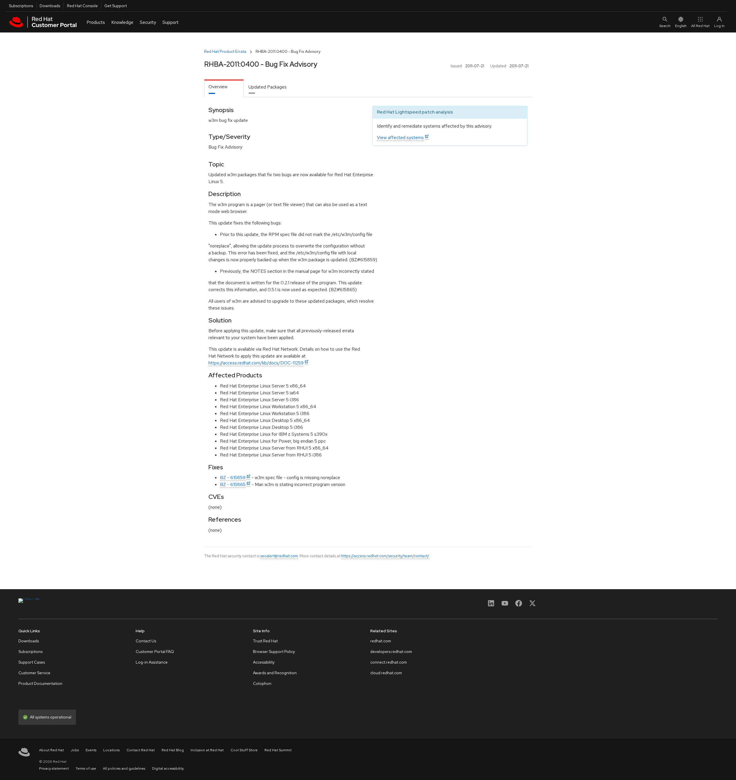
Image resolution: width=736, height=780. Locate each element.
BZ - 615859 (233, 477)
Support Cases (31, 662)
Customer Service (34, 672)
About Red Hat (51, 750)
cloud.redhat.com (386, 672)
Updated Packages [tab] (267, 87)
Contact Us (146, 640)
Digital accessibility (168, 768)
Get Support (115, 5)
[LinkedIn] (491, 605)
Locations (111, 750)
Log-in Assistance (152, 662)
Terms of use (86, 768)
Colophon (262, 683)
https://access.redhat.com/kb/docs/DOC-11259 (256, 363)
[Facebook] (518, 605)
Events (91, 750)
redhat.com (380, 640)
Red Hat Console (82, 5)
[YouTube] (504, 605)
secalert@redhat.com (279, 555)
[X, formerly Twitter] (532, 605)
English (681, 26)
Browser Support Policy (274, 651)
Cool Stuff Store (244, 750)
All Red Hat (700, 26)
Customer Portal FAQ (155, 651)
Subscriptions (21, 5)
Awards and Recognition (275, 672)
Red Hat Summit (278, 750)
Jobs (75, 750)
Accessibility (264, 662)
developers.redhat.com (391, 651)
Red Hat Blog (173, 750)
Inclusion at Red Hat (207, 750)
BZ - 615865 (233, 484)
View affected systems (400, 138)
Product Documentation (40, 683)
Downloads (50, 5)
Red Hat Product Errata (225, 51)
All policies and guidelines (124, 768)
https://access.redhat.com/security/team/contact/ (385, 555)
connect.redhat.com (388, 662)
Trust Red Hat (265, 640)
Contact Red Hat (140, 750)
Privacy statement (54, 768)
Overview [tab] (217, 87)
